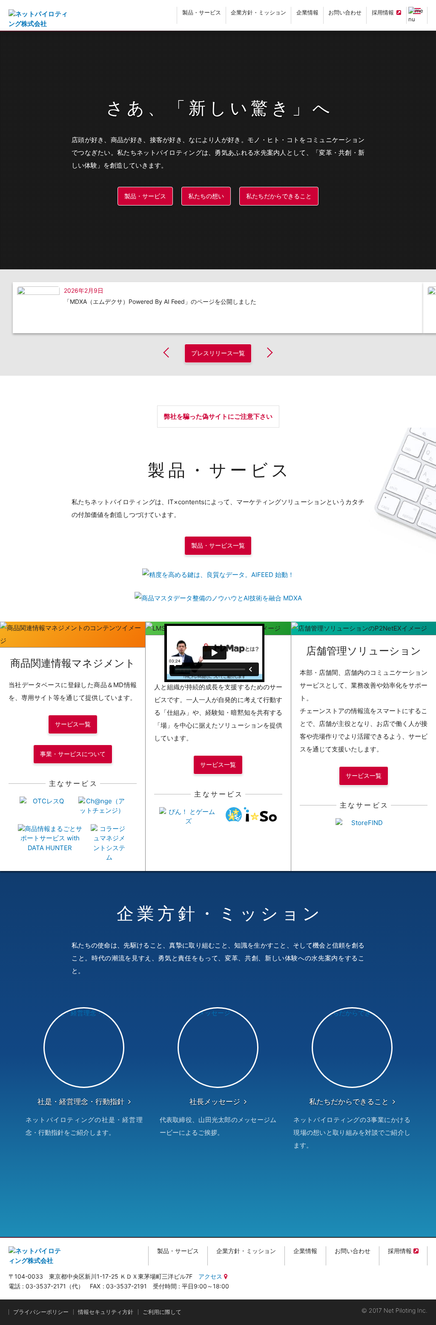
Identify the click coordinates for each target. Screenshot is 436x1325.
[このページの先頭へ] (423, 1316)
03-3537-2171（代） (55, 1286)
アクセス (210, 1276)
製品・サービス (201, 12)
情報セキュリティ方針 (105, 1311)
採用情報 (383, 12)
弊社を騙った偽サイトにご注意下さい (218, 416)
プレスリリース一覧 (218, 353)
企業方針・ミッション (258, 12)
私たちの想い (206, 196)
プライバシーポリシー (41, 1311)
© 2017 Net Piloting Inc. (394, 1310)
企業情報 (307, 12)
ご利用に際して (162, 1311)
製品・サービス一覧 (218, 545)
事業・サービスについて (73, 753)
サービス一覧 (73, 724)
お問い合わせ (344, 12)
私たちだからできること (279, 196)
